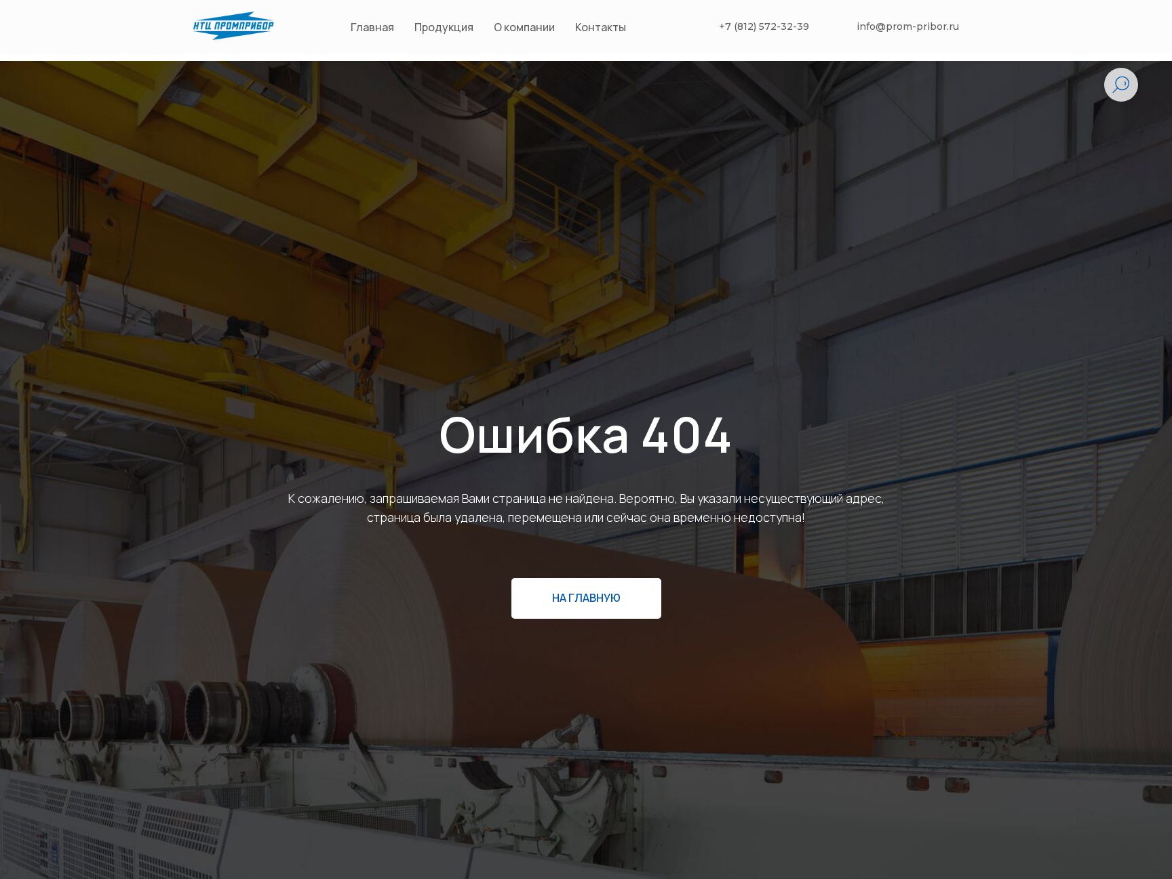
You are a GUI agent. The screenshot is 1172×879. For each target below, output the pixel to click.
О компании (524, 27)
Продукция (443, 27)
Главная (372, 27)
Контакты (600, 27)
